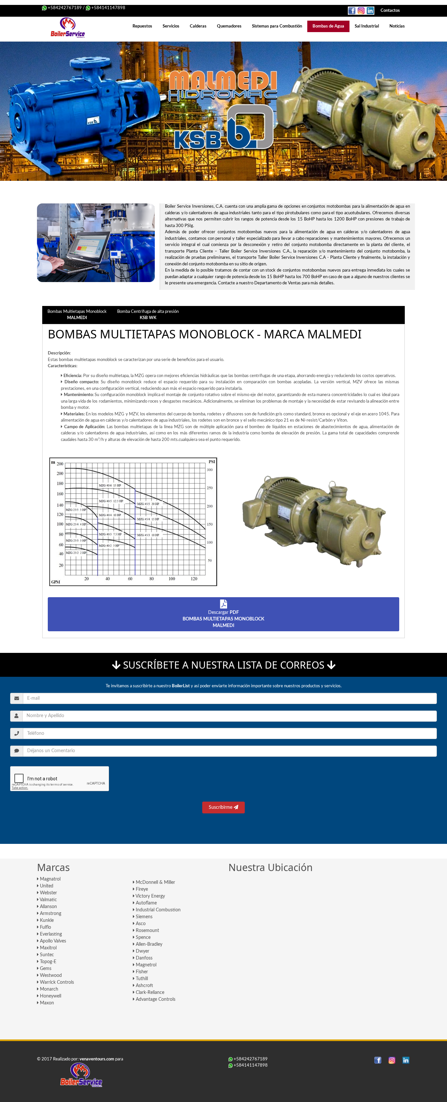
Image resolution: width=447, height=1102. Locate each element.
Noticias (397, 26)
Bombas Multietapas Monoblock (77, 315)
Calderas (198, 26)
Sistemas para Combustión (277, 26)
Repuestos (142, 26)
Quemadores (229, 26)
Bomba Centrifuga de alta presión (148, 315)
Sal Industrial (367, 26)
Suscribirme (221, 807)
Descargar (223, 619)
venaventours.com (97, 1059)
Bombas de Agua (328, 26)
